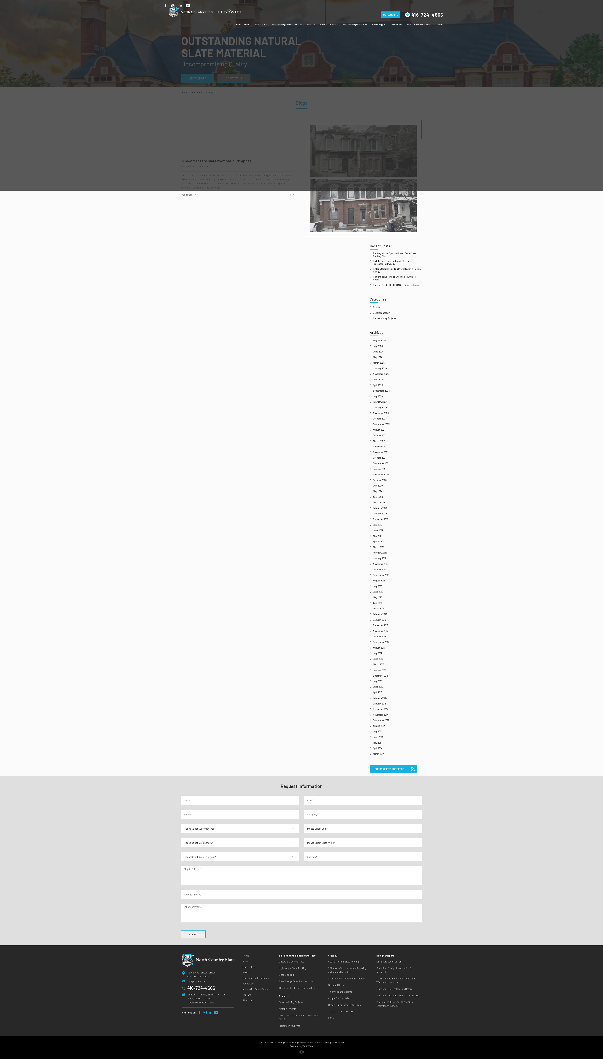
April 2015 (377, 692)
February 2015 (380, 697)
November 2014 (380, 714)
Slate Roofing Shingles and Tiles (287, 24)
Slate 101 (311, 24)
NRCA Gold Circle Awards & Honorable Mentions (298, 1017)
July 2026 (378, 346)
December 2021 (380, 446)
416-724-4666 (427, 15)
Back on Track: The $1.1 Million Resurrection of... (397, 285)
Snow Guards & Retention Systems (346, 978)
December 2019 (380, 519)
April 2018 (377, 603)
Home (238, 24)
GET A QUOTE (390, 10)
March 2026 (379, 362)
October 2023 (380, 418)
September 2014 (381, 720)
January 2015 (379, 703)
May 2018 (377, 597)
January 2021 (379, 469)
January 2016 (379, 670)
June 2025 (378, 379)
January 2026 (380, 368)
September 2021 (381, 463)
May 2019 (377, 536)
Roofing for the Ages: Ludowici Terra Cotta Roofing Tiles (394, 255)
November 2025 (381, 373)
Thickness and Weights (340, 991)
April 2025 (378, 385)
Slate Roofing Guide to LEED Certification (398, 995)
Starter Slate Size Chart (340, 1011)
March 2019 (378, 547)
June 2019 (378, 530)
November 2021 (380, 452)
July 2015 (377, 681)
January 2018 (379, 619)
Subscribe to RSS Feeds (389, 768)
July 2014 (377, 731)
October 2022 (380, 435)
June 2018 (378, 591)
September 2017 (381, 642)
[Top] (597, 867)
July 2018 (377, 586)
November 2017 (380, 630)
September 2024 (381, 390)
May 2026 (378, 357)
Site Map (247, 1000)
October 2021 (379, 457)
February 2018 (380, 614)
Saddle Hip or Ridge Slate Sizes (344, 1004)
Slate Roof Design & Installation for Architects (394, 970)
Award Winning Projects (291, 1002)
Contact (439, 24)
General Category (381, 312)
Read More (186, 194)
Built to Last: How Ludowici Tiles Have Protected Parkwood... (392, 262)
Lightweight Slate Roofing (292, 968)
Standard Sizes (336, 985)
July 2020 (378, 485)
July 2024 (378, 396)
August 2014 (379, 725)
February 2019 (380, 552)
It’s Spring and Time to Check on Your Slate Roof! (394, 278)
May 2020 (378, 491)
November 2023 (381, 413)
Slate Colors (261, 24)
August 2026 (379, 340)
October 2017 (379, 636)
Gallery (323, 24)
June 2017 (378, 658)
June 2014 (378, 737)
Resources (397, 24)
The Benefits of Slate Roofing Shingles (299, 987)
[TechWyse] (301, 1052)
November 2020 (381, 474)
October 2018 (379, 569)
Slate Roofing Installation (355, 24)
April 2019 (377, 541)
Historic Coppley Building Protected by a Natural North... (397, 270)
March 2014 (378, 753)
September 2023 (381, 424)
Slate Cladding (286, 974)
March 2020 (379, 502)
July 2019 (377, 524)
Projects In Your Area (289, 1025)
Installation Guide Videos (418, 24)
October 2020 (380, 480)
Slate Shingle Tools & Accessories (296, 981)
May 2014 (377, 742)
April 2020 (378, 496)
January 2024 (380, 407)
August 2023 (379, 429)
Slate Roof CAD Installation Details (394, 988)
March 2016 (378, 664)
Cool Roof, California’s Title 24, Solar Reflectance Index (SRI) (394, 1003)
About (247, 24)
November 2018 (380, 563)
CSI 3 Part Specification (389, 961)
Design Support (379, 24)
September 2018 (381, 575)
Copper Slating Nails (338, 998)
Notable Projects (287, 1008)
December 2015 (380, 675)
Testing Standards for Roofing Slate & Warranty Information (396, 980)
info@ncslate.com (196, 981)
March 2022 (379, 441)
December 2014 (380, 709)
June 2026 (378, 351)
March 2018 (378, 608)
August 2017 (379, 647)
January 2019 (379, 558)
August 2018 (379, 580)
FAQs (331, 1017)
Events (376, 307)
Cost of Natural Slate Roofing (343, 961)
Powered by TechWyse (301, 1046)
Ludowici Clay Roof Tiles (291, 961)
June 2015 (378, 686)
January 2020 (380, 513)
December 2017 (380, 625)
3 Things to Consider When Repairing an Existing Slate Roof (347, 970)
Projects (334, 24)
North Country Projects (384, 318)
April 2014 (378, 748)
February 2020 (380, 508)
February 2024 (380, 401)
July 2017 (377, 653)
